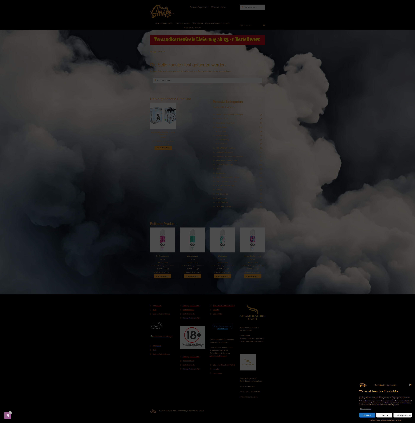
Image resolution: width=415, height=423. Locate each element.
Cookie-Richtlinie (375, 420)
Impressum (398, 420)
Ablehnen (384, 415)
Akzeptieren (367, 415)
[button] (411, 385)
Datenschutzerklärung (387, 420)
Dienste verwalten (365, 409)
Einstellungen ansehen (403, 415)
